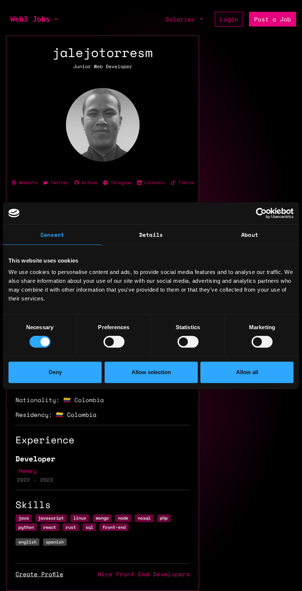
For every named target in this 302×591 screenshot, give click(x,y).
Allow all (247, 372)
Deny (55, 372)
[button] (55, 19)
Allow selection (151, 372)
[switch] (113, 342)
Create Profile (39, 574)
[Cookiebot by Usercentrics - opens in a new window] (261, 213)
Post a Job (272, 19)
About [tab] (249, 235)
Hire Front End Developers (144, 574)
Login (229, 19)
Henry (27, 470)
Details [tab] (151, 235)
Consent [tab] (52, 235)
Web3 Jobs (30, 19)
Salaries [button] (182, 19)
